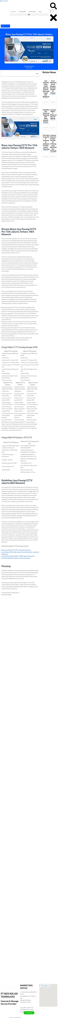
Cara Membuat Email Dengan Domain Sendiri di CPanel (53, 87)
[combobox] (53, 11)
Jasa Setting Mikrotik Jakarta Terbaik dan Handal (16, 558)
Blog (40, 11)
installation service (29, 66)
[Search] (53, 9)
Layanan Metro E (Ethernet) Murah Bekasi (53, 114)
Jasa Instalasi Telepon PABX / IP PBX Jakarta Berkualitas (18, 556)
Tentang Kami (22, 11)
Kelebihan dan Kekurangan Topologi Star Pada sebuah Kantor (47, 116)
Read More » (45, 98)
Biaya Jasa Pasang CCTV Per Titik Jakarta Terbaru (16, 550)
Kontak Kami (32, 11)
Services (13, 11)
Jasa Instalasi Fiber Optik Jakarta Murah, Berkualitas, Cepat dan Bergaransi (47, 88)
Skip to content (4, 1)
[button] (29, 14)
